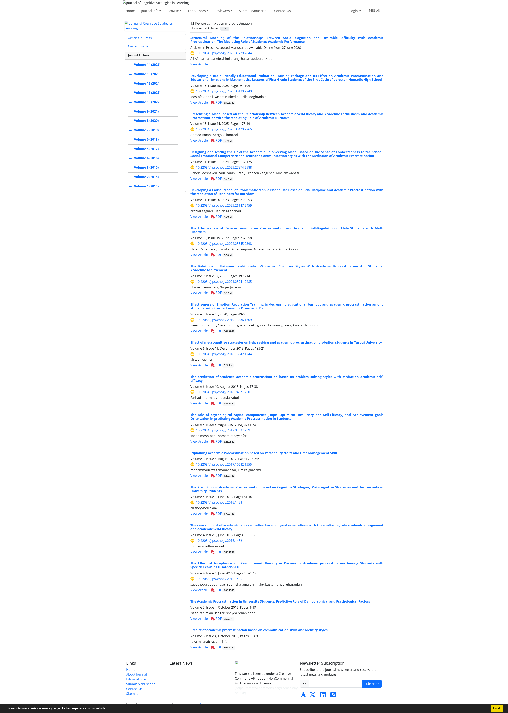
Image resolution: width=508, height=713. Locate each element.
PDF (224, 102)
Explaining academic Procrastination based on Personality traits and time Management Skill (263, 453)
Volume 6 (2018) (146, 139)
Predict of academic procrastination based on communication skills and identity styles (259, 630)
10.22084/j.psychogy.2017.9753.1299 (223, 430)
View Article (199, 64)
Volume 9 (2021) (146, 111)
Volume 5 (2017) (146, 149)
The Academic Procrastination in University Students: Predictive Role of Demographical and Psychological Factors (280, 601)
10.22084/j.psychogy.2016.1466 (219, 579)
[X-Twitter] (312, 696)
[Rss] (333, 696)
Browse (173, 11)
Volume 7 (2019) (146, 130)
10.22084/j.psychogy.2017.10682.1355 (224, 464)
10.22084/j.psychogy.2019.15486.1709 (224, 320)
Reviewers (222, 11)
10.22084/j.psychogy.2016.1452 (219, 540)
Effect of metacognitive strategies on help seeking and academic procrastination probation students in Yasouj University (286, 342)
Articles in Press (140, 38)
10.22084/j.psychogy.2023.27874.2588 (224, 167)
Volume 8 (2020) (146, 121)
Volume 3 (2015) (146, 167)
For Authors (197, 11)
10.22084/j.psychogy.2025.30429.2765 (224, 129)
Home (130, 11)
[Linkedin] (323, 696)
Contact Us (282, 11)
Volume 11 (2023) (147, 92)
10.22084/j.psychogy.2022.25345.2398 (224, 243)
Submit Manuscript (253, 11)
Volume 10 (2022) (147, 102)
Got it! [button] (497, 708)
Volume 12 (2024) (147, 83)
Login (354, 11)
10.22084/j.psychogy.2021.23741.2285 (224, 281)
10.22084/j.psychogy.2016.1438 (219, 502)
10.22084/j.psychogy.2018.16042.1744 (224, 354)
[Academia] (303, 696)
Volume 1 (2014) (146, 186)
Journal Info (150, 11)
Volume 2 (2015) (146, 177)
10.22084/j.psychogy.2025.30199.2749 (224, 91)
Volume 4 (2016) (146, 158)
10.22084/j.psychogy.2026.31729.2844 (224, 53)
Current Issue (138, 46)
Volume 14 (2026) (147, 64)
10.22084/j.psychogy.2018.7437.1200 (223, 392)
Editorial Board (137, 679)
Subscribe (371, 684)
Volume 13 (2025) (147, 74)
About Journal (136, 674)
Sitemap (132, 693)
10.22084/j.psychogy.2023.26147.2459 (224, 205)
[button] (107, 708)
